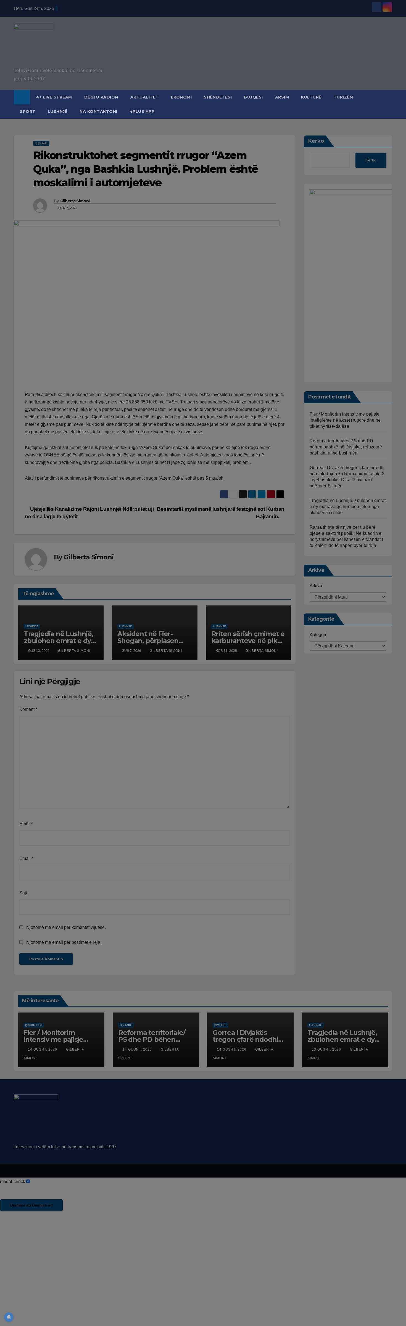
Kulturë (311, 97)
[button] (388, 104)
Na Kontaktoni (98, 111)
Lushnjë (58, 111)
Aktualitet (144, 97)
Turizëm (344, 97)
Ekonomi (181, 97)
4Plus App (142, 111)
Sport (28, 111)
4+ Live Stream (54, 97)
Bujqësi (253, 97)
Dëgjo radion (101, 97)
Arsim (282, 97)
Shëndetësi (218, 97)
